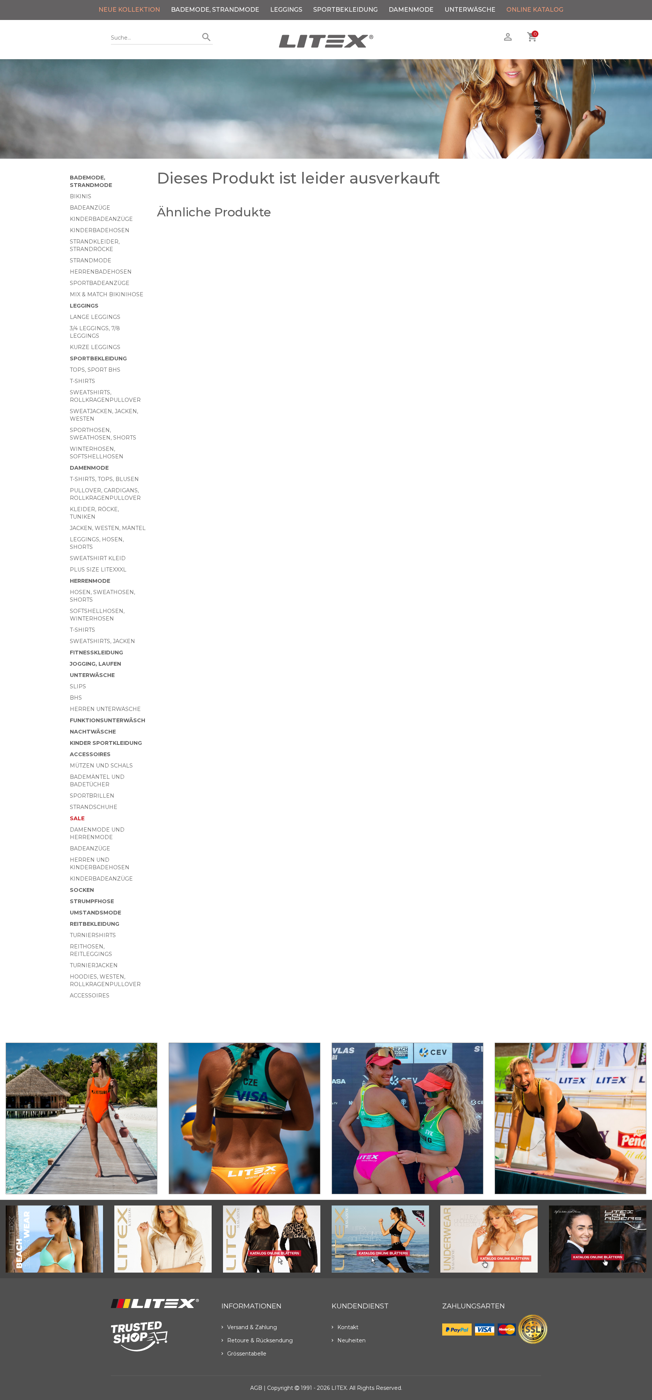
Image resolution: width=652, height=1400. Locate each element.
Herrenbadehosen (101, 271)
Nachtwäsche (93, 731)
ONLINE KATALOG (534, 9)
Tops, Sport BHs (95, 369)
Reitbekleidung (94, 924)
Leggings (286, 9)
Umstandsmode (95, 912)
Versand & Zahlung (252, 1327)
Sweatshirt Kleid (98, 558)
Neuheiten (351, 1340)
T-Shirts (82, 381)
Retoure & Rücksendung (260, 1340)
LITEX (339, 1388)
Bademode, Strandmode (215, 9)
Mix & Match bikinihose (106, 294)
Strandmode (90, 260)
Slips (78, 686)
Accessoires (90, 754)
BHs (76, 697)
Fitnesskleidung (96, 652)
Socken (82, 890)
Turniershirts (93, 935)
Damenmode (411, 9)
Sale (77, 818)
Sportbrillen (92, 795)
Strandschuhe (93, 807)
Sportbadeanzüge (99, 283)
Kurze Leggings (95, 347)
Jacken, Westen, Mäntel (108, 528)
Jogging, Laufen (95, 663)
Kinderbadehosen (99, 230)
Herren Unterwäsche (105, 709)
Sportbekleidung (345, 9)
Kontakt (347, 1327)
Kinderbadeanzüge (101, 219)
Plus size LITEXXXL (98, 569)
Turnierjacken (94, 965)
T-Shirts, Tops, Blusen (104, 479)
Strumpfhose (92, 901)
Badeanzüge (90, 207)
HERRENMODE (90, 580)
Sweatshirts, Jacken (102, 641)
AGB (256, 1388)
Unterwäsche (469, 9)
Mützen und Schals (101, 765)
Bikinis (80, 196)
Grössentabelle (246, 1353)
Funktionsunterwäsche (109, 720)
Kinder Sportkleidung (106, 743)
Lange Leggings (95, 317)
